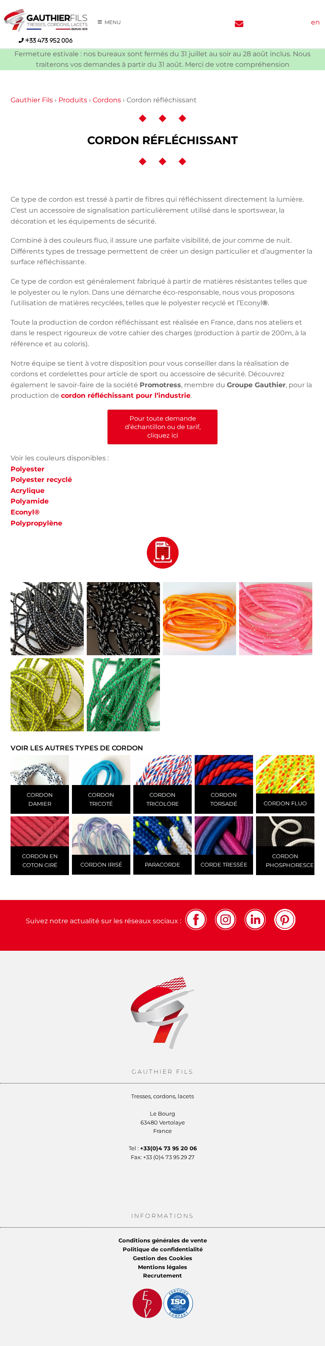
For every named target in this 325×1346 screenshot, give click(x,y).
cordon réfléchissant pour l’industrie (125, 395)
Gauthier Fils (32, 100)
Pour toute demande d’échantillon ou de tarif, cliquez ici (163, 426)
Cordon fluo (285, 803)
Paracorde (162, 864)
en (315, 22)
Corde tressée (224, 864)
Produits (72, 100)
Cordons (107, 100)
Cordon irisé (101, 864)
